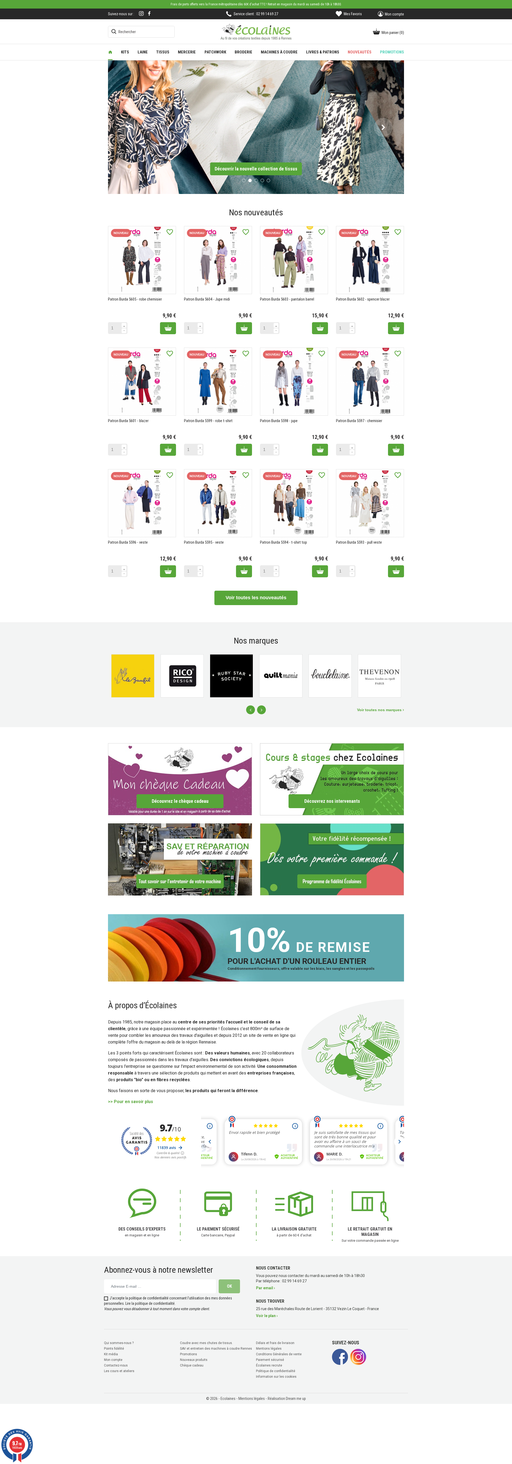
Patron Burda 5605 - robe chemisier (135, 298)
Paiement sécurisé (270, 1359)
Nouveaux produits (193, 1359)
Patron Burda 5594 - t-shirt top (283, 541)
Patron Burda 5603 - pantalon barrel (287, 298)
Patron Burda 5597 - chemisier (359, 420)
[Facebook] (149, 13)
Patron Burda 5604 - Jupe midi (207, 298)
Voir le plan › (267, 1315)
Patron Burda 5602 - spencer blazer (363, 298)
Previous (250, 709)
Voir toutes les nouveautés (256, 597)
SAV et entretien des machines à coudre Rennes (216, 1348)
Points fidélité (114, 1348)
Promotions (188, 1353)
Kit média (111, 1353)
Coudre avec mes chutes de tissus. (206, 1342)
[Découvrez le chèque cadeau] (180, 778)
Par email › (265, 1287)
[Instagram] (141, 14)
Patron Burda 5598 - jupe (279, 420)
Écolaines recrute (269, 1364)
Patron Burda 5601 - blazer (128, 420)
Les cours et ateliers (119, 1370)
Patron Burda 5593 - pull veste (359, 541)
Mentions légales (269, 1348)
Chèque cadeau (191, 1364)
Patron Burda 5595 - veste (204, 541)
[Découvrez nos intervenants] (332, 778)
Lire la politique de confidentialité (150, 1303)
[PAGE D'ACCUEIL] (110, 52)
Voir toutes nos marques (380, 709)
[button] (128, 126)
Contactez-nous (116, 1364)
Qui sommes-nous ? (119, 1342)
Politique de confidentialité (275, 1370)
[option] (256, 126)
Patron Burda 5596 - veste (128, 541)
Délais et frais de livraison (275, 1342)
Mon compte (113, 1359)
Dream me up (296, 1397)
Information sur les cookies (276, 1376)
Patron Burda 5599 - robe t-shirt (208, 420)
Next (261, 709)
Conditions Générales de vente (279, 1353)
